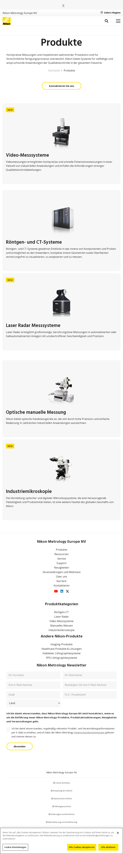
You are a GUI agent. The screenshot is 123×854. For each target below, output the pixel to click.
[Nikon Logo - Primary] (7, 21)
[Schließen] (117, 832)
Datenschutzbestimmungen (89, 732)
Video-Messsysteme (61, 621)
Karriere (61, 581)
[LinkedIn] (61, 591)
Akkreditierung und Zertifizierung (62, 822)
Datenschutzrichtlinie (62, 798)
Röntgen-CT (61, 612)
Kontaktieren (62, 585)
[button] (106, 21)
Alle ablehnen (108, 847)
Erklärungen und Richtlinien (62, 814)
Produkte (61, 549)
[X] (67, 591)
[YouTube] (56, 591)
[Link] (61, 231)
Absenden (19, 746)
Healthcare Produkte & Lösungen (61, 649)
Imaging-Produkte (61, 644)
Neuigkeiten (61, 567)
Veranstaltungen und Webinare (62, 572)
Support (61, 563)
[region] (61, 841)
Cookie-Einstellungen (15, 847)
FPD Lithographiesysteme (61, 658)
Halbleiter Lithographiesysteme (61, 653)
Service (61, 558)
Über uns (61, 576)
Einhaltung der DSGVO (62, 790)
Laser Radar (61, 616)
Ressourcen (61, 554)
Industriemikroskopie (61, 630)
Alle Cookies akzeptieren (81, 847)
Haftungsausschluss (62, 806)
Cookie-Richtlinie (62, 783)
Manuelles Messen (61, 625)
